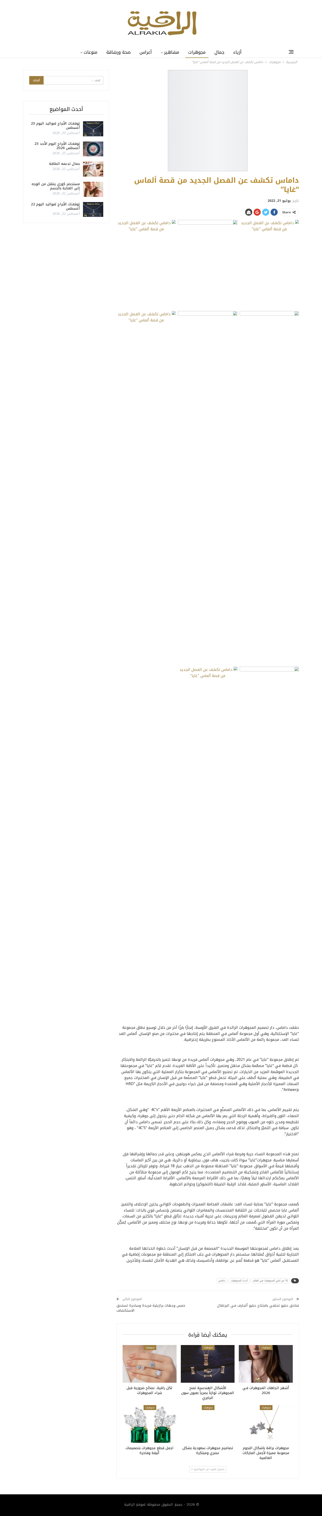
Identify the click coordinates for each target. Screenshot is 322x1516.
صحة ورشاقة (118, 52)
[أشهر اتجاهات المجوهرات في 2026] (266, 1364)
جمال (219, 52)
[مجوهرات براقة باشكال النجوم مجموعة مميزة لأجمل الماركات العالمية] (266, 1424)
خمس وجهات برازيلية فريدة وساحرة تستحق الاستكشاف (150, 1308)
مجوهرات (197, 52)
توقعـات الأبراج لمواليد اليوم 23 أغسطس (55, 125)
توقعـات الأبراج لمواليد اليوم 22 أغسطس (55, 206)
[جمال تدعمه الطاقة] (93, 169)
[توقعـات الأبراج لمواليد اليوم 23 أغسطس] (93, 128)
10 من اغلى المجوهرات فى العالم (270, 1280)
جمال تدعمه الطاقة (64, 163)
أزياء (237, 52)
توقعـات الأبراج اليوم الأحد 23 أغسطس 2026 (57, 145)
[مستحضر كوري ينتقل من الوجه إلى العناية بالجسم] (93, 189)
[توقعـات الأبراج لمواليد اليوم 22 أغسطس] (93, 209)
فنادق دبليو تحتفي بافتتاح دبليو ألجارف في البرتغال (258, 1305)
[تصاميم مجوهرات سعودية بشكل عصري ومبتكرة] (208, 1424)
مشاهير (171, 52)
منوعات (90, 52)
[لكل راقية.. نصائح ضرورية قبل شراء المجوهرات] (150, 1364)
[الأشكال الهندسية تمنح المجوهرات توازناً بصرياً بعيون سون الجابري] (208, 1364)
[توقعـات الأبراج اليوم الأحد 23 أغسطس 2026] (93, 149)
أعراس (146, 52)
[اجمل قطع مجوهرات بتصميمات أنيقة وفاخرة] (150, 1424)
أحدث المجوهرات (239, 1280)
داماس (221, 1280)
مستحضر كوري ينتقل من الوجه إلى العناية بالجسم (56, 186)
